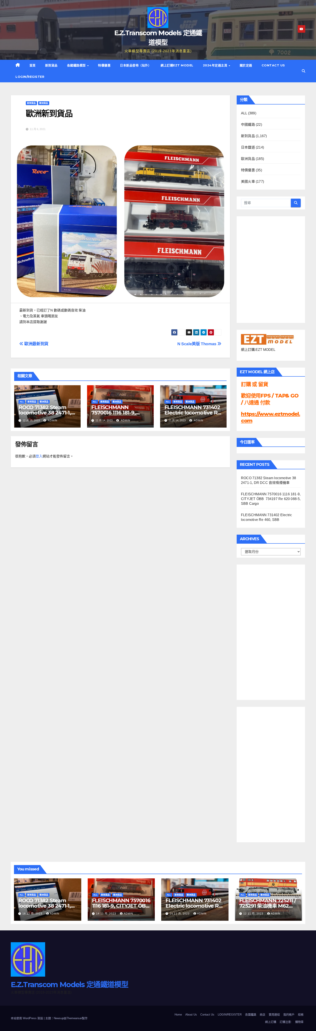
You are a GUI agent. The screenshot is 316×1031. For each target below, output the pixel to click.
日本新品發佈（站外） (135, 65)
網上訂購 (270, 1021)
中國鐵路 (248, 124)
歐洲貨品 (43, 103)
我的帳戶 (289, 1014)
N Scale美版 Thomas (197, 344)
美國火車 (248, 181)
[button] (303, 71)
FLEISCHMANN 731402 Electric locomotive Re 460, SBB (192, 412)
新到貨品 (51, 65)
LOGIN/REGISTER (29, 77)
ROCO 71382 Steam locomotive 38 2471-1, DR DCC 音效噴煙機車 (44, 412)
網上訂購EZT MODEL (177, 65)
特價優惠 (104, 65)
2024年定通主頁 (215, 65)
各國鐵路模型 (77, 65)
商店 (262, 1014)
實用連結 (274, 1014)
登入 (39, 456)
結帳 (301, 1014)
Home (178, 1014)
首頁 (32, 65)
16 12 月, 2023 (32, 913)
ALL (22, 401)
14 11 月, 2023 (106, 913)
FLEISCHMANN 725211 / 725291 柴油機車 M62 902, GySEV (267, 905)
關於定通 (246, 65)
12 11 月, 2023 (253, 913)
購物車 (299, 1021)
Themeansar (74, 1018)
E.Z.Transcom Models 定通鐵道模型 (69, 984)
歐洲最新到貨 (35, 344)
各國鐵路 (250, 1014)
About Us (191, 1014)
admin (52, 420)
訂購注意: (286, 1021)
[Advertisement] (258, 631)
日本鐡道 (248, 147)
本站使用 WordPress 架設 (27, 1018)
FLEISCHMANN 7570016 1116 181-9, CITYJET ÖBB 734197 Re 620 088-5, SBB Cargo (271, 498)
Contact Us (273, 65)
